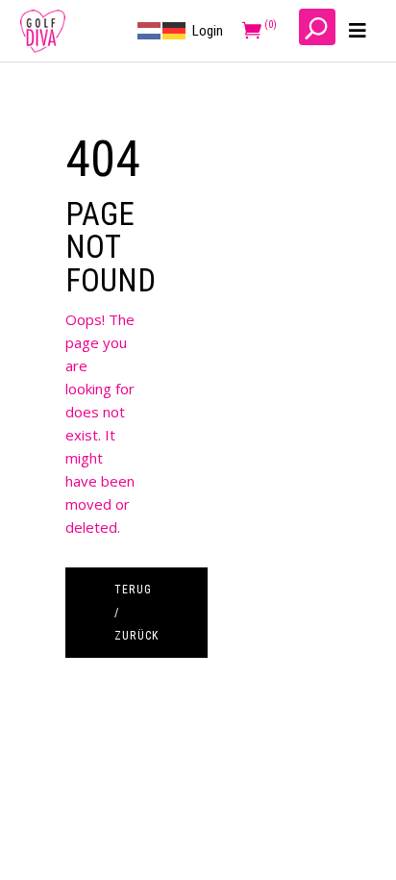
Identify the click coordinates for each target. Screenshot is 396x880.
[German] (174, 29)
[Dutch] (149, 29)
